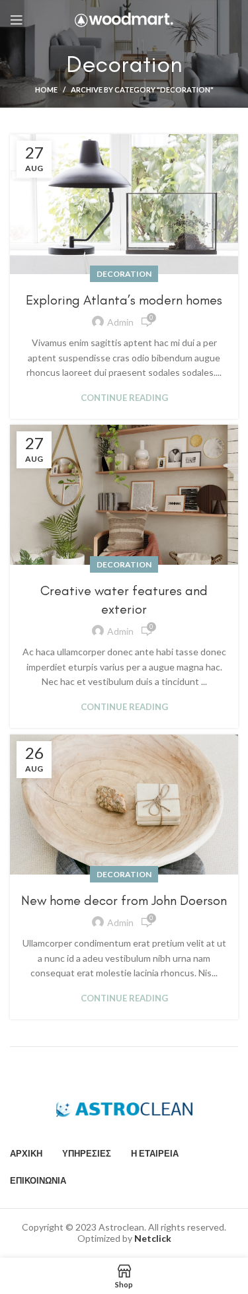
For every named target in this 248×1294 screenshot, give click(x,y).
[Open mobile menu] (16, 20)
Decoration (124, 274)
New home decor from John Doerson (124, 900)
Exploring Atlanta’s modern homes (124, 300)
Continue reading (124, 398)
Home (46, 89)
